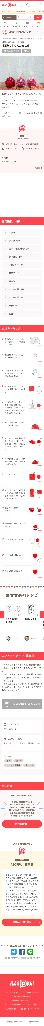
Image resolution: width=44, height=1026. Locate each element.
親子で (19, 760)
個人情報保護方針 (10, 1009)
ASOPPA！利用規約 (26, 38)
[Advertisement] (22, 195)
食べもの (29, 765)
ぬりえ (10, 12)
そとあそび (32, 12)
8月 (10, 728)
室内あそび (6, 161)
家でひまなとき (10, 743)
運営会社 (23, 1009)
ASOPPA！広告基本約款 (22, 996)
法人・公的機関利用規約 (13, 1004)
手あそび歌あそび (20, 12)
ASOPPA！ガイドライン (14, 992)
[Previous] (2, 614)
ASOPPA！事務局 (22, 864)
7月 (5, 728)
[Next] (42, 614)
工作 (3, 12)
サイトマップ (34, 1009)
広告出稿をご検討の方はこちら (22, 1000)
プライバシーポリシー (32, 1004)
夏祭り (31, 743)
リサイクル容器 (13, 765)
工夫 (9, 760)
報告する (38, 168)
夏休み (23, 743)
